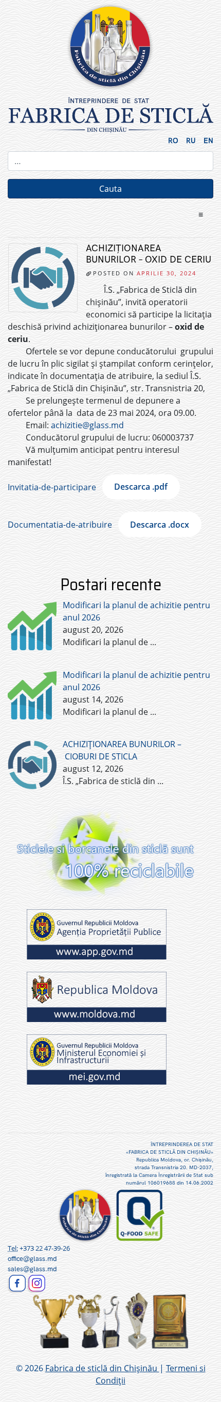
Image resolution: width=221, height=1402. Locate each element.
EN (208, 140)
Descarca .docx (159, 524)
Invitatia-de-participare (52, 486)
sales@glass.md (32, 1269)
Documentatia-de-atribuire (60, 524)
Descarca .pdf (141, 486)
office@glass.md (32, 1259)
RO (173, 140)
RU (191, 140)
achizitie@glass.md (87, 425)
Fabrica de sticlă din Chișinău (102, 1368)
